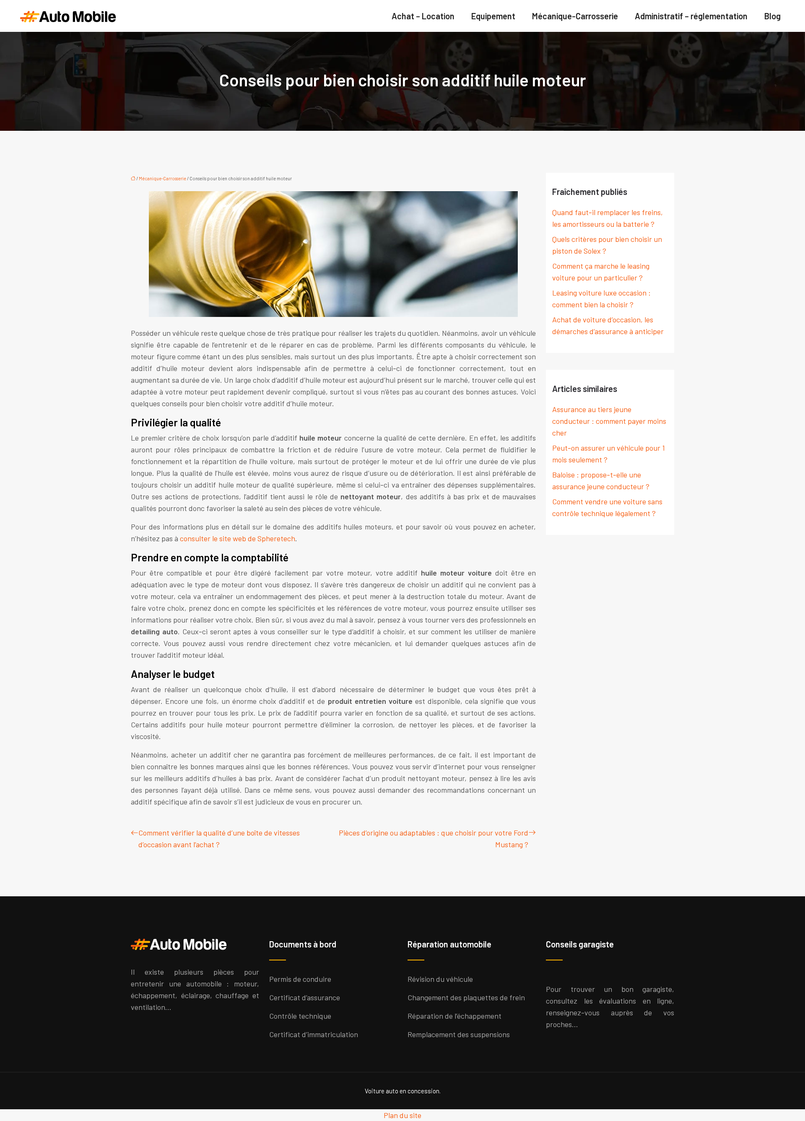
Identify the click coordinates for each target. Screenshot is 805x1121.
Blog (772, 16)
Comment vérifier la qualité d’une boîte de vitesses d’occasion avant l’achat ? (219, 838)
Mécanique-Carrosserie (575, 16)
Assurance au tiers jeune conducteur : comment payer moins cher (609, 421)
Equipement (493, 16)
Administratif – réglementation (691, 16)
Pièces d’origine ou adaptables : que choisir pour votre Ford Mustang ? (433, 838)
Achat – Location (423, 16)
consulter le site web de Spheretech (237, 538)
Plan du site (402, 1115)
